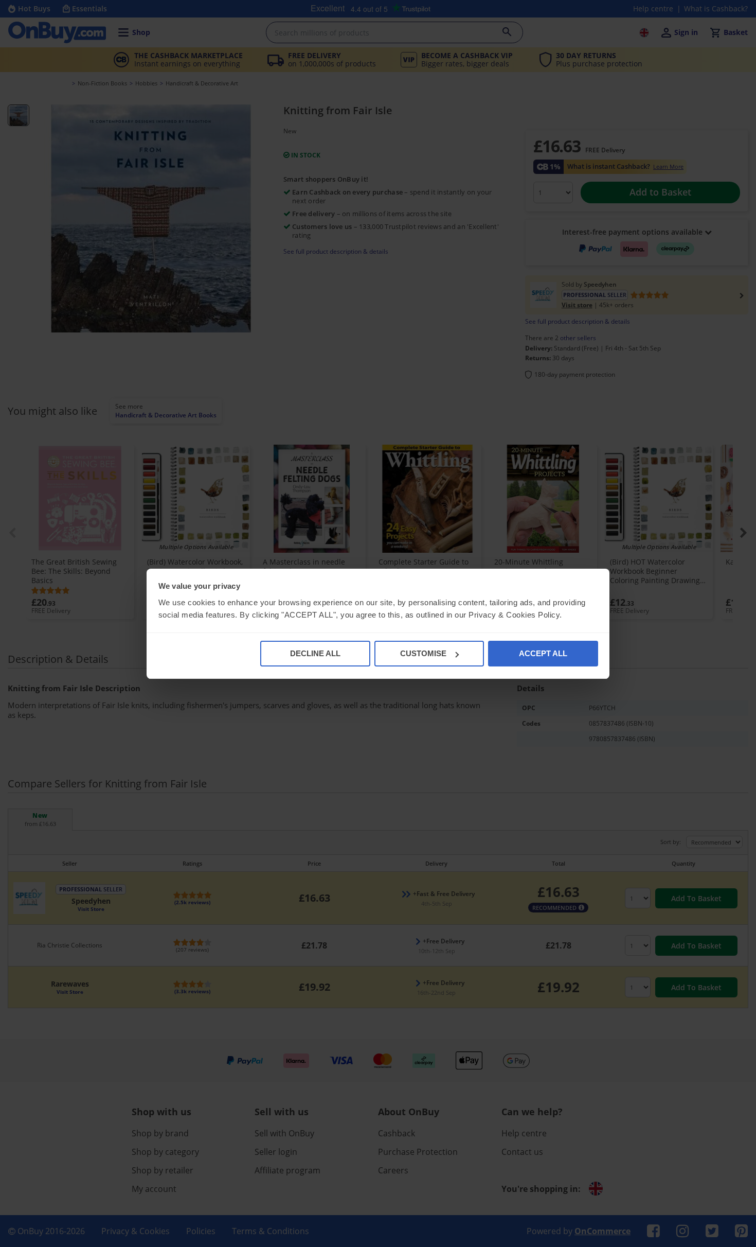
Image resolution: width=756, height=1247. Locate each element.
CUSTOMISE (423, 653)
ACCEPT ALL (543, 653)
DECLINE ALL (315, 653)
